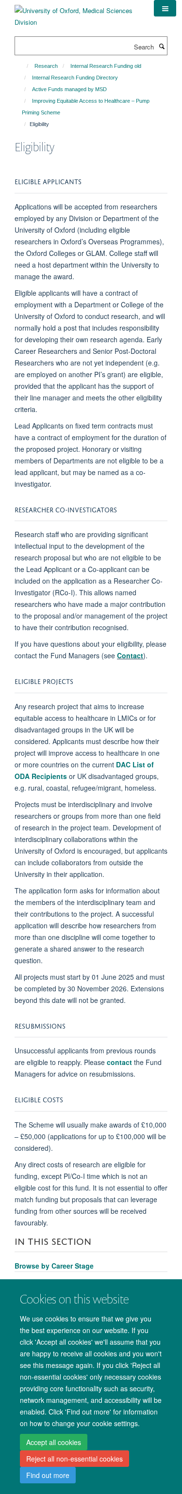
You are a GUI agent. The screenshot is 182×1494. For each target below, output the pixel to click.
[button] (165, 8)
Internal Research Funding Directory (75, 77)
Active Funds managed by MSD (69, 89)
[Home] (23, 66)
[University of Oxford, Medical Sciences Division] (77, 12)
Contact (130, 655)
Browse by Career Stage (54, 1266)
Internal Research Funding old (105, 66)
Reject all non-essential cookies (74, 1458)
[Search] (161, 46)
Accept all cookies (53, 1442)
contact (119, 1062)
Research (46, 66)
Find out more (47, 1475)
